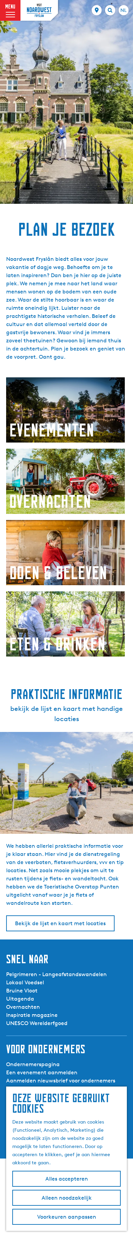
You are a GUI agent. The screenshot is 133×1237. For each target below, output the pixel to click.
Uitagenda (20, 999)
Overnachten (23, 1007)
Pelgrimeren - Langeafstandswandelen (56, 974)
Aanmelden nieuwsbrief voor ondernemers (60, 1080)
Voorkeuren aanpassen (66, 1217)
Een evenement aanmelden (41, 1072)
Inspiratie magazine (32, 1015)
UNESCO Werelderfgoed (37, 1023)
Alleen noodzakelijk (67, 1198)
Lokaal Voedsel (25, 982)
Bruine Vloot (22, 990)
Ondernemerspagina (33, 1064)
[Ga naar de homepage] (39, 10)
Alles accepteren (66, 1179)
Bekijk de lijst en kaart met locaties (60, 923)
